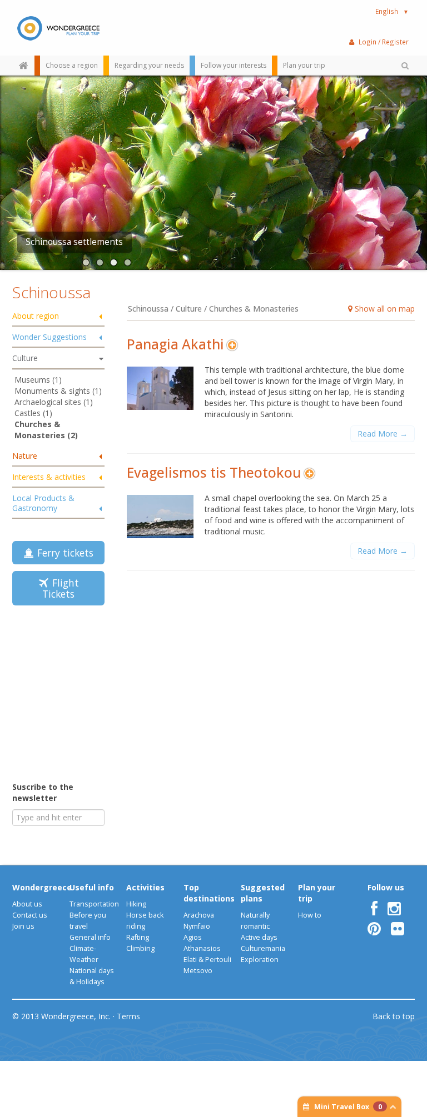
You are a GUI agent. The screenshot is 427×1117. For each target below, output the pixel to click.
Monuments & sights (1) (58, 390)
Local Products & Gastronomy (43, 503)
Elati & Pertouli (207, 959)
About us (27, 904)
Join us (23, 926)
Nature (24, 455)
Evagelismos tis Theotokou (214, 472)
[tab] (58, 317)
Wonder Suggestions (49, 337)
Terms (128, 1016)
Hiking (136, 904)
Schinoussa (51, 292)
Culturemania (263, 948)
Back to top (394, 1016)
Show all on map (383, 308)
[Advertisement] (81, 692)
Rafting (137, 937)
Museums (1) (38, 379)
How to (309, 915)
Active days (259, 937)
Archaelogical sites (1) (53, 402)
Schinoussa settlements (74, 242)
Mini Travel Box (348, 1106)
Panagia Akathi (175, 344)
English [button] (392, 11)
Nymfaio (196, 926)
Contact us (29, 915)
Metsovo (197, 970)
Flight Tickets (60, 588)
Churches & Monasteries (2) (46, 429)
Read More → (383, 433)
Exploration (260, 959)
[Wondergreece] (58, 28)
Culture (25, 358)
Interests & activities (49, 477)
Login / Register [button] (384, 41)
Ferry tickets (62, 552)
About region (35, 315)
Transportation (94, 904)
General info (90, 937)
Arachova (198, 915)
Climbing (140, 948)
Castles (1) (33, 413)
